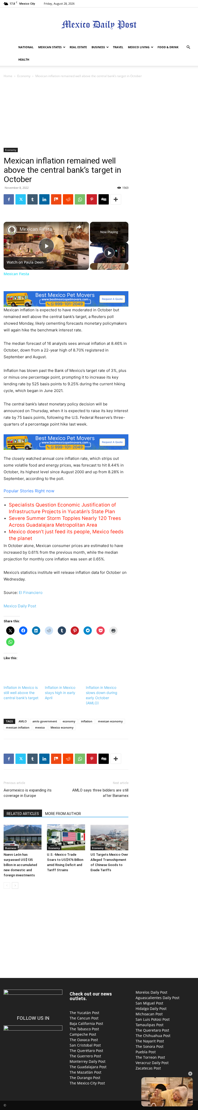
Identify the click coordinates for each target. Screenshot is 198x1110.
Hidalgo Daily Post (151, 1008)
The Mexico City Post (87, 1083)
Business (98, 47)
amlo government (44, 721)
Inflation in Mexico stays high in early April (60, 692)
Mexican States (50, 47)
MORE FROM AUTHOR (63, 814)
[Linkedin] (44, 199)
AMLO (23, 721)
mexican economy (110, 721)
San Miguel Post (149, 1003)
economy (69, 721)
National (26, 47)
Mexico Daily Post (20, 605)
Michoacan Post (149, 1013)
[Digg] (103, 199)
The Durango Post (85, 1077)
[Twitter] (20, 199)
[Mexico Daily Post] (99, 24)
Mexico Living (139, 47)
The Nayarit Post (150, 1041)
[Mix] (56, 199)
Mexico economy (62, 727)
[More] (115, 199)
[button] (188, 47)
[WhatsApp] (80, 199)
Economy (23, 76)
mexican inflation (17, 727)
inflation (86, 721)
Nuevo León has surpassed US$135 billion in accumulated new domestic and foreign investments (20, 865)
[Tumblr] (32, 199)
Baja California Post (86, 1023)
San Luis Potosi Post (153, 1019)
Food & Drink (168, 47)
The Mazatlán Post (85, 1072)
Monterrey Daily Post (87, 1061)
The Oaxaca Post (84, 1039)
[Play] (109, 253)
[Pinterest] (92, 199)
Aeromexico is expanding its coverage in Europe (28, 793)
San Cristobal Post (85, 1045)
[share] (78, 227)
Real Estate (78, 47)
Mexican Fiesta (36, 229)
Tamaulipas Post (149, 1024)
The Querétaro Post (86, 1050)
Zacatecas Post (148, 1068)
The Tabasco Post (84, 1028)
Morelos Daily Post (151, 992)
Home (8, 76)
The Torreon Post (150, 1057)
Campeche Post (83, 1034)
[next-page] (15, 885)
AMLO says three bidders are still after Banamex (100, 793)
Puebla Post (146, 1051)
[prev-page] (7, 885)
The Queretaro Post (152, 1030)
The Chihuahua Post (153, 1035)
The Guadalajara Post (88, 1066)
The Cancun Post (84, 1018)
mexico (40, 727)
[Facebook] (9, 199)
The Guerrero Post (85, 1056)
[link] (12, 230)
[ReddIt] (68, 199)
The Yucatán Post (84, 1012)
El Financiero (31, 592)
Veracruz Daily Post (152, 1062)
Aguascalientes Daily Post (157, 997)
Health (23, 59)
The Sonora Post (149, 1046)
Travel (118, 47)
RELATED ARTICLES (23, 814)
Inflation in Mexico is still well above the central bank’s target (21, 692)
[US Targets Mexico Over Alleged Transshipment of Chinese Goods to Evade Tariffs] (109, 837)
